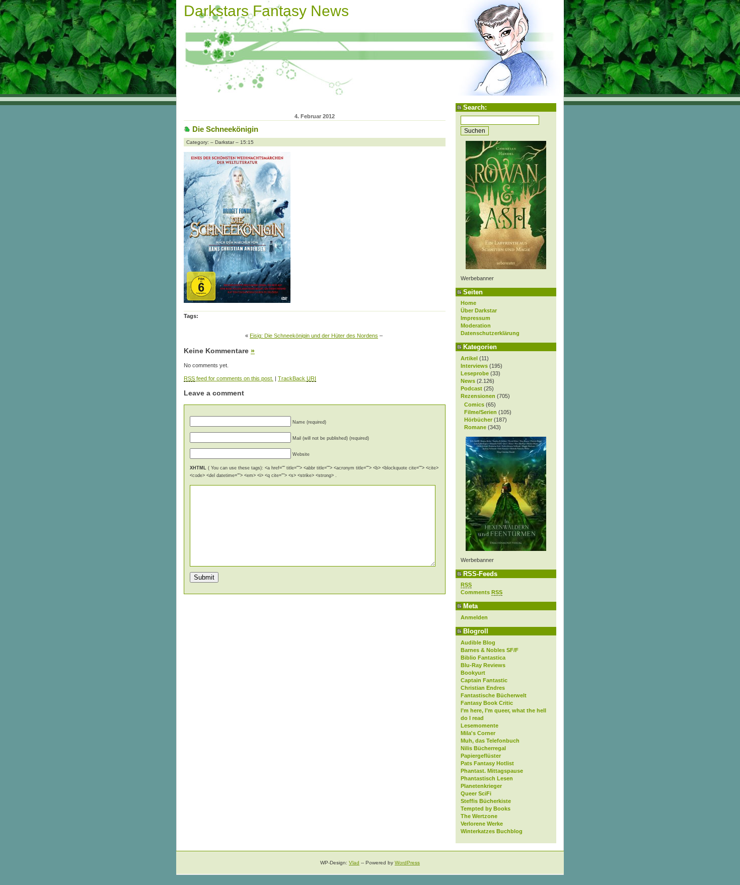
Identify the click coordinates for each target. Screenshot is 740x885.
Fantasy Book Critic (487, 703)
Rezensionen (478, 396)
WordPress (407, 862)
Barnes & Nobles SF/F (490, 650)
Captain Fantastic (484, 680)
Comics (474, 404)
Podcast (471, 388)
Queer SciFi (476, 793)
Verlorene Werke (482, 824)
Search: (475, 107)
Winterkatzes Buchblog (492, 831)
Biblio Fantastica (483, 658)
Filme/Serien (480, 412)
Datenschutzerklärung (490, 333)
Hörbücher (478, 420)
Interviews (474, 366)
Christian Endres (483, 688)
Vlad (354, 862)
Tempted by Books (485, 809)
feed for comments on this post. (228, 378)
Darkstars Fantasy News (266, 11)
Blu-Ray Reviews (483, 665)
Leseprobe (475, 373)
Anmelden (474, 617)
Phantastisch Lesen (487, 778)
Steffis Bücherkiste (486, 801)
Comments (481, 592)
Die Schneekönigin (225, 129)
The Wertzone (479, 816)
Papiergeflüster (481, 756)
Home (468, 303)
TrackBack (297, 378)
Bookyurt (473, 673)
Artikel (469, 358)
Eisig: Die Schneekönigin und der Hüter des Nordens (314, 336)
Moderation (476, 326)
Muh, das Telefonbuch (490, 741)
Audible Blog (478, 642)
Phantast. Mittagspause (492, 771)
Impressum (475, 318)
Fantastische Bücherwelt (494, 695)
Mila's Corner (478, 733)
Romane (475, 427)
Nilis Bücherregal (483, 748)
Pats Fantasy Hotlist (487, 763)
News (468, 381)
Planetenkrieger (481, 786)
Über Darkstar (479, 310)
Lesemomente (479, 725)
